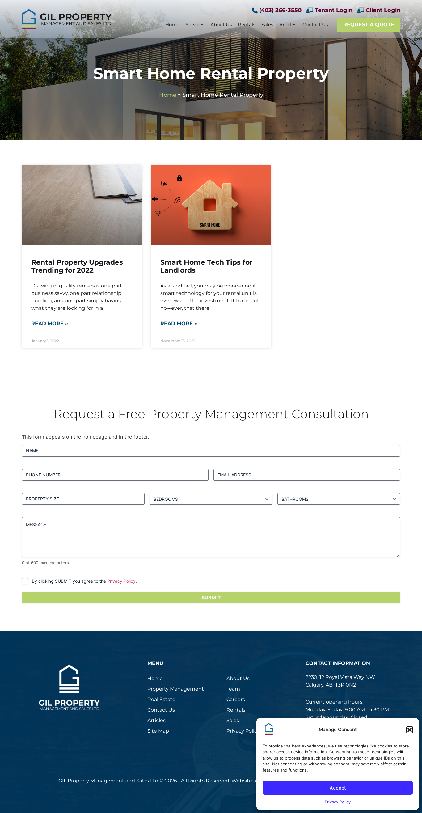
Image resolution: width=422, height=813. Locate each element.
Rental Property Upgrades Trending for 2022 (77, 266)
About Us (221, 25)
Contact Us (315, 25)
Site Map (158, 731)
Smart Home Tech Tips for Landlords (206, 266)
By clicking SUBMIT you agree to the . (84, 581)
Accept (338, 788)
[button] (410, 730)
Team (233, 689)
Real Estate (161, 699)
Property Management (175, 689)
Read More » (49, 323)
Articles (287, 25)
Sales (267, 25)
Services (195, 25)
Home (172, 25)
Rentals (246, 25)
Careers (235, 699)
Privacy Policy (338, 801)
